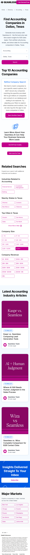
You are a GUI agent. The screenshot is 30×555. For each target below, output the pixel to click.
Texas (26, 9)
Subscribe (14, 480)
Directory (10, 9)
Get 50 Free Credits (15, 145)
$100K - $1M (19, 259)
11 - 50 (18, 236)
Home (3, 9)
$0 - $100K (5, 259)
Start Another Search (15, 115)
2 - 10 (3, 236)
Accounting (19, 9)
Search (15, 62)
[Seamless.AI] (8, 2)
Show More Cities (13, 225)
